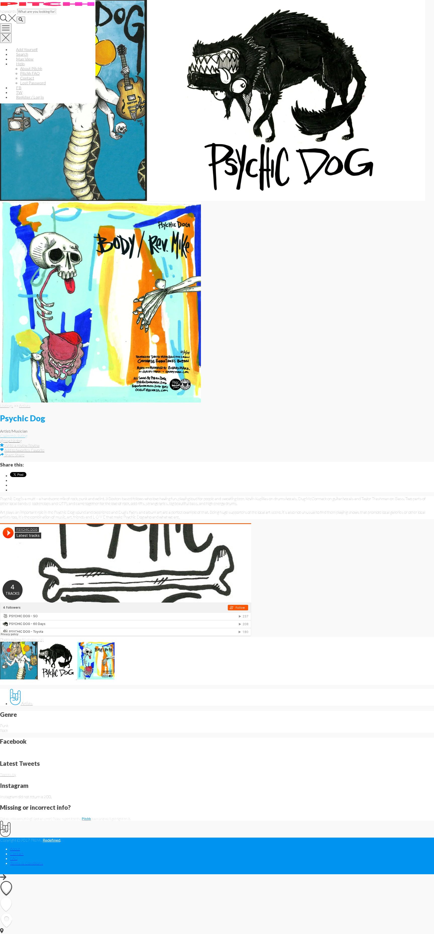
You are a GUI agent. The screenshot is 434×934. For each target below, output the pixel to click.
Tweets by (8, 774)
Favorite (37, 450)
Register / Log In (30, 97)
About (15, 848)
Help (20, 63)
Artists (24, 405)
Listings (6, 405)
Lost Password (33, 82)
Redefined (51, 840)
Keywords (8, 11)
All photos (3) (32, 639)
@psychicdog (11, 440)
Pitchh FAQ (30, 73)
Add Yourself (27, 49)
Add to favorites (18, 450)
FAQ (14, 858)
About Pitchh (31, 68)
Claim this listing (13, 435)
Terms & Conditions (26, 863)
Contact (27, 78)
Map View (24, 58)
